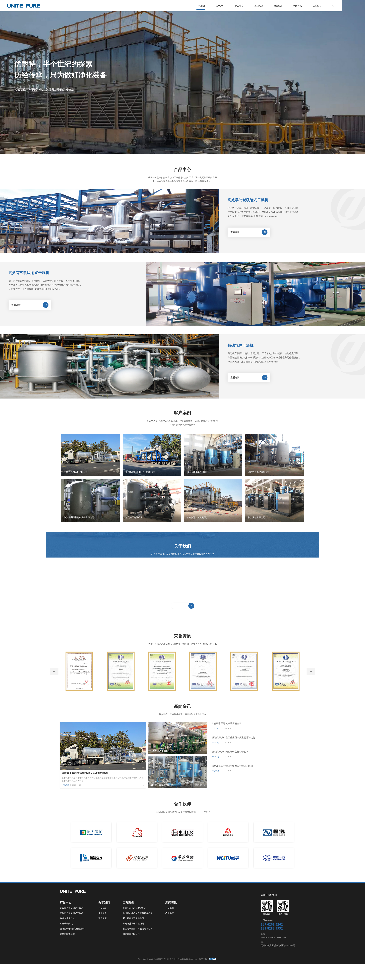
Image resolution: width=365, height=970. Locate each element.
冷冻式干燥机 (66, 923)
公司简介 (102, 908)
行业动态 (169, 913)
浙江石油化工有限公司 (133, 918)
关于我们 (220, 6)
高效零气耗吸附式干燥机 (71, 908)
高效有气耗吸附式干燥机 (71, 913)
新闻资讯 (297, 6)
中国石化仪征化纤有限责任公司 (138, 913)
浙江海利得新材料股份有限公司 (138, 929)
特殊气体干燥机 (67, 918)
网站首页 (200, 6)
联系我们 (317, 6)
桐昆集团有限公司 (131, 934)
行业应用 (278, 6)
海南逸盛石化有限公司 (133, 923)
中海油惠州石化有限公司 (134, 908)
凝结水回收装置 (67, 934)
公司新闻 (169, 908)
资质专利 (102, 918)
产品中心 (239, 6)
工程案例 (259, 6)
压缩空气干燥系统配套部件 (73, 929)
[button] (54, 671)
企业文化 (102, 913)
